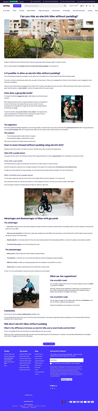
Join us (37, 374)
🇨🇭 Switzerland (33, 407)
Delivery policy (39, 363)
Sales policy (38, 365)
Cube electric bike (24, 356)
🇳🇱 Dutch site (37, 406)
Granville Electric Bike (25, 354)
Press (36, 369)
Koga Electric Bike (24, 367)
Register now (66, 379)
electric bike (38, 62)
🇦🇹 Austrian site (25, 407)
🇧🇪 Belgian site (22, 406)
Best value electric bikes (9, 362)
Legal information (39, 361)
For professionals (39, 372)
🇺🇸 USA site (43, 406)
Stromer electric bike (25, 358)
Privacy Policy (39, 354)
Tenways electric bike (25, 361)
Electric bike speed (9, 356)
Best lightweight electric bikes (8, 359)
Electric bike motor (9, 354)
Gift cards (37, 367)
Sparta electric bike (25, 369)
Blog (5, 365)
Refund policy (38, 356)
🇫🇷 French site (15, 406)
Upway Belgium (6, 402)
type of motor (47, 331)
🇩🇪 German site (29, 406)
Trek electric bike (24, 365)
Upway (30, 395)
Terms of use (38, 358)
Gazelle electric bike (25, 363)
